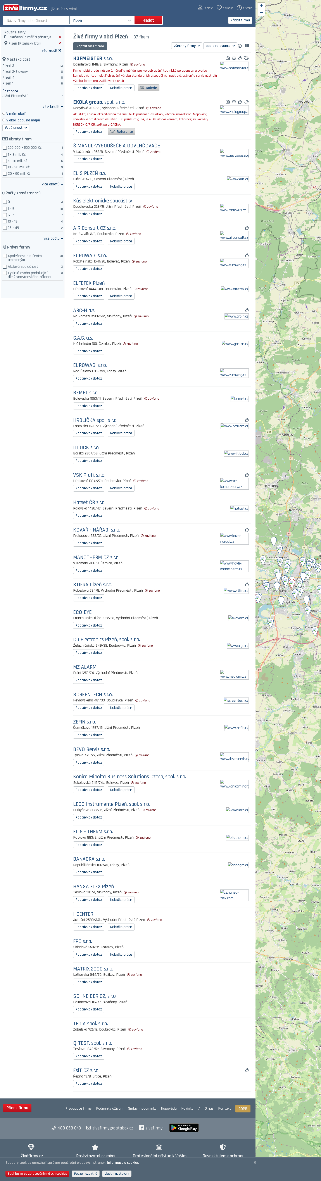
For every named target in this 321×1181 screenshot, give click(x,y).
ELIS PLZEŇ (89, 173)
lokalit (51, 106)
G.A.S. (83, 338)
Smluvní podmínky (142, 1108)
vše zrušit (49, 50)
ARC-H (84, 310)
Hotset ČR (89, 502)
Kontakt (224, 1108)
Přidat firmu (240, 20)
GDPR (243, 1108)
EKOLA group (99, 102)
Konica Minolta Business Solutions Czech (129, 777)
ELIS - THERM (93, 832)
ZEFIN (84, 722)
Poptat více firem (90, 46)
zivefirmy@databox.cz (112, 1128)
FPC (82, 941)
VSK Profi (89, 475)
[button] (205, 7)
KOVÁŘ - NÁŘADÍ (96, 530)
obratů (51, 184)
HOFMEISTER (93, 58)
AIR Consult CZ (94, 228)
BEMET (85, 393)
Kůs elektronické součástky (102, 201)
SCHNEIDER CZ (95, 996)
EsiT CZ (86, 1070)
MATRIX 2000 (93, 969)
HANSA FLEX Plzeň (93, 886)
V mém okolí (16, 113)
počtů (51, 238)
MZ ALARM (85, 667)
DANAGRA (89, 859)
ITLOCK (86, 448)
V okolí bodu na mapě (23, 120)
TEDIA (90, 1024)
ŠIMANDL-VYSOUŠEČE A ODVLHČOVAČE (116, 146)
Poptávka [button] (89, 87)
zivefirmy (154, 1128)
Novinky (187, 1108)
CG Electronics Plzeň (106, 639)
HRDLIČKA (95, 420)
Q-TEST (92, 1043)
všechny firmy (185, 45)
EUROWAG (90, 256)
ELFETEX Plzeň (89, 283)
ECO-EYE (82, 612)
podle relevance (218, 45)
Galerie (151, 87)
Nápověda (169, 1108)
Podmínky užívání (109, 1108)
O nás (209, 1108)
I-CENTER (83, 914)
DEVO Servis (91, 749)
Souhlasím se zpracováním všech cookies (37, 1173)
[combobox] (37, 20)
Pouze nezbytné (85, 1173)
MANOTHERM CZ (96, 557)
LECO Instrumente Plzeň (111, 804)
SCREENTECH (93, 695)
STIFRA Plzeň (92, 585)
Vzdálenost (14, 127)
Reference (124, 131)
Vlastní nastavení (117, 1173)
